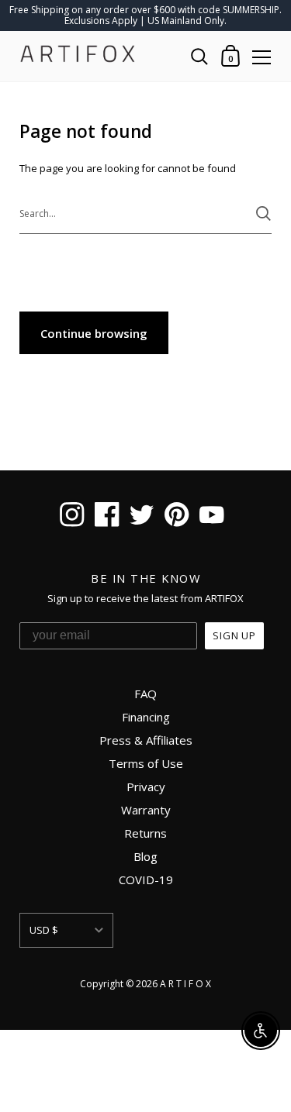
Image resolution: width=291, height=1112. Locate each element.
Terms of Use (146, 763)
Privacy (145, 786)
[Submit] (263, 213)
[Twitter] (142, 516)
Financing (146, 717)
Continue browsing (93, 333)
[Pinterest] (177, 516)
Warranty (146, 810)
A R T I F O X (185, 983)
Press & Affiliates (145, 740)
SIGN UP (234, 635)
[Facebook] (107, 516)
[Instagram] (72, 516)
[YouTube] (212, 516)
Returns (145, 833)
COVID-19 (146, 879)
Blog (145, 856)
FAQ (145, 693)
